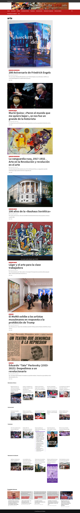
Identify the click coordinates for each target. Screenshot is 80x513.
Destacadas (10, 498)
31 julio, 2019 (16, 270)
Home (8, 10)
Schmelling (11, 121)
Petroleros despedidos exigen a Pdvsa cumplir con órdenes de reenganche (52, 388)
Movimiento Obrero (25, 10)
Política (18, 10)
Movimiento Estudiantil (12, 13)
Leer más (10, 80)
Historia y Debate (58, 10)
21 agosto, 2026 (28, 504)
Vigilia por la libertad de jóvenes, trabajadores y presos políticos (15, 461)
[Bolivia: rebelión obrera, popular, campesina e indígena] (64, 417)
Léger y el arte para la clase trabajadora (25, 266)
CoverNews (37, 511)
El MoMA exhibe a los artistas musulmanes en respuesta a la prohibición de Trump (26, 319)
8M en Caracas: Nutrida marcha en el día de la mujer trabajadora (64, 429)
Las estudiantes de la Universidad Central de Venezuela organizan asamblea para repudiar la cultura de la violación (27, 462)
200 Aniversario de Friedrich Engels (30, 72)
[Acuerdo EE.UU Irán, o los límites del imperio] (40, 415)
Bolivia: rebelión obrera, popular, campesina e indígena (63, 412)
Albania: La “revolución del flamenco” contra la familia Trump (52, 412)
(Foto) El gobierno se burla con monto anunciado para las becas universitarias (64, 461)
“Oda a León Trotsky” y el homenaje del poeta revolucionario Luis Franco (26, 502)
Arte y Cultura (11, 70)
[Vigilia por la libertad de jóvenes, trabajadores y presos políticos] (16, 466)
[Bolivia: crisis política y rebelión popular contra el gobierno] (28, 417)
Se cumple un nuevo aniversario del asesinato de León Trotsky (40, 502)
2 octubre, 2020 (16, 121)
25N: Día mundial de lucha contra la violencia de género (15, 429)
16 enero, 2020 (16, 167)
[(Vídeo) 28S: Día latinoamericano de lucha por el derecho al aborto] (28, 434)
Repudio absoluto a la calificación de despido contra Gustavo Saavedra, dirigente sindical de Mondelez (15, 389)
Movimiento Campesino (48, 10)
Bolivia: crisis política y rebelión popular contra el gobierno (27, 412)
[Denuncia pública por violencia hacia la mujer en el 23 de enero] (40, 441)
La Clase (15, 110)
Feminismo (32, 10)
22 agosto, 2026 (15, 505)
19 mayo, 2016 (16, 373)
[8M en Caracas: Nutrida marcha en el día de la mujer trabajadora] (64, 433)
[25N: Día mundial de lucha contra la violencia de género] (16, 434)
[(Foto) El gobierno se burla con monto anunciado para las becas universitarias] (64, 465)
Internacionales (39, 10)
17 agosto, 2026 (67, 506)
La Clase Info (11, 373)
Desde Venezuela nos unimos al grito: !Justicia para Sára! (51, 429)
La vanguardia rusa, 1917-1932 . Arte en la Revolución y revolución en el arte (29, 161)
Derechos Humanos (64, 498)
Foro (19, 13)
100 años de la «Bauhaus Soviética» (30, 211)
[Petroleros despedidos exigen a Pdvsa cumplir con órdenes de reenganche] (52, 393)
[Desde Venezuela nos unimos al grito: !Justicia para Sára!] (52, 439)
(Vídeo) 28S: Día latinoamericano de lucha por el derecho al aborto (27, 429)
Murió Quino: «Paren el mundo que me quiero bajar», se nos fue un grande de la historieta (29, 116)
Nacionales (13, 10)
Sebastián (63, 506)
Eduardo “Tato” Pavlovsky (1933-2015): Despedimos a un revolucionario (28, 368)
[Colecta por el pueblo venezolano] (16, 416)
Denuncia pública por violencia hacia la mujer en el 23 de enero (40, 429)
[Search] (72, 11)
